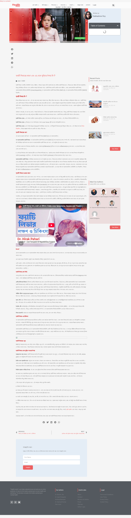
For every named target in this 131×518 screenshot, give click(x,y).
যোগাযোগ (88, 5)
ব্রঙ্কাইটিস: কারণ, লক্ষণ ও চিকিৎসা (111, 86)
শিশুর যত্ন (53, 5)
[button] (113, 5)
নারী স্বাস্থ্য (44, 5)
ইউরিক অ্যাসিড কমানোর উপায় (110, 117)
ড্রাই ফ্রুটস (69, 409)
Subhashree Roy (99, 16)
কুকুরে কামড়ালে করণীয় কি (109, 132)
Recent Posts (95, 78)
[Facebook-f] (11, 502)
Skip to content (5, 1)
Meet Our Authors (96, 182)
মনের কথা (63, 5)
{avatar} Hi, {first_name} (63, 7)
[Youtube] (19, 502)
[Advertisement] (51, 59)
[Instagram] (15, 502)
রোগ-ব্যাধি (34, 5)
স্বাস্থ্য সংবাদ (80, 5)
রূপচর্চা (71, 5)
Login (94, 5)
